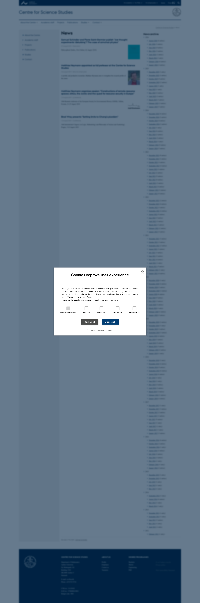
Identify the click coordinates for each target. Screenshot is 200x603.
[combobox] (142, 271)
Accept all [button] (110, 322)
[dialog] (100, 301)
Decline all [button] (90, 322)
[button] (100, 330)
